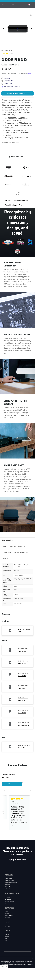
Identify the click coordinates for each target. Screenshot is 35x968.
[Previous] (4, 28)
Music (6, 938)
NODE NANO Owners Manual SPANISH (23, 650)
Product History (8, 889)
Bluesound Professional (9, 901)
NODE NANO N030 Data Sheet (24, 630)
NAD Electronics (8, 897)
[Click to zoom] (31, 15)
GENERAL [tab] (5, 558)
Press (6, 924)
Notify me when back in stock (17, 93)
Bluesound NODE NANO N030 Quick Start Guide (24, 747)
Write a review (12, 784)
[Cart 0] (25, 4)
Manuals (6, 911)
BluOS (6, 903)
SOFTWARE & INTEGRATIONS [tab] (17, 547)
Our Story (7, 934)
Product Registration (9, 915)
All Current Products (9, 886)
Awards (8, 201)
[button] (5, 53)
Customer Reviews (21, 201)
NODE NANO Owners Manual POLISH (23, 662)
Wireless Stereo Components (11, 882)
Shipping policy (8, 922)
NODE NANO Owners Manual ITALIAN (23, 675)
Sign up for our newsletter (17, 860)
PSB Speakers (8, 899)
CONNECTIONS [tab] (7, 552)
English (2, 966)
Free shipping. (6, 78)
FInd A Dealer (7, 926)
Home (2, 50)
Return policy (7, 920)
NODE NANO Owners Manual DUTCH (23, 687)
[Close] (33, 959)
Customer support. (8, 83)
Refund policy (7, 917)
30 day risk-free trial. (8, 80)
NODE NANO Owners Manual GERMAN (23, 699)
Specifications (11, 205)
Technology (7, 936)
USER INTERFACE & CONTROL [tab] (21, 552)
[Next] (31, 28)
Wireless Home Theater (10, 880)
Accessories (7, 884)
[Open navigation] (32, 5)
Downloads (23, 205)
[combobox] (4, 966)
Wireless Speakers (8, 878)
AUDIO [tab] (4, 547)
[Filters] (24, 784)
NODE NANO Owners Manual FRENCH (23, 712)
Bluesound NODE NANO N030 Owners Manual (24, 724)
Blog (6, 940)
